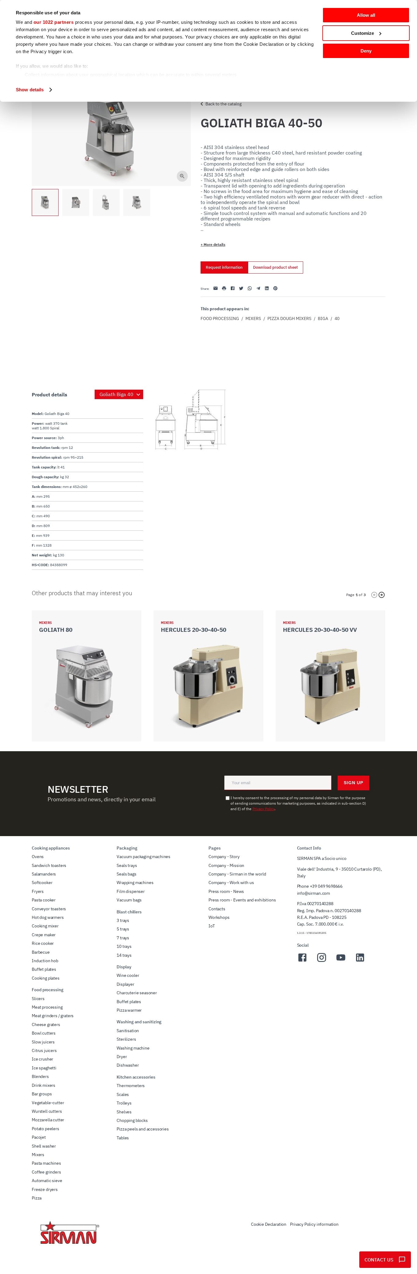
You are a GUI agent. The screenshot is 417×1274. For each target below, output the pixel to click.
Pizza (37, 1198)
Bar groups (42, 1094)
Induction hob (45, 960)
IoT (212, 926)
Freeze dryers (45, 1189)
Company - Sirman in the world (237, 874)
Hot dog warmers (48, 917)
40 (337, 318)
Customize (362, 33)
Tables (123, 1138)
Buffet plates (44, 969)
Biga (323, 318)
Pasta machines (46, 1163)
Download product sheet (275, 267)
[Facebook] (302, 961)
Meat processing (47, 1007)
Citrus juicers (44, 1050)
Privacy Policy (263, 808)
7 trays (123, 938)
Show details (30, 89)
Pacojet (39, 1137)
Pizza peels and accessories (143, 1129)
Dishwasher (128, 1065)
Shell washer (44, 1146)
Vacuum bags (129, 900)
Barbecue (41, 952)
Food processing (220, 318)
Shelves (124, 1112)
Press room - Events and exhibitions (242, 900)
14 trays (124, 955)
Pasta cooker (44, 900)
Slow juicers (43, 1042)
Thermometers (131, 1085)
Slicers (38, 998)
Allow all (366, 15)
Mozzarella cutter (48, 1120)
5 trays (123, 929)
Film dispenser (131, 891)
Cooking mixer (45, 926)
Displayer (125, 984)
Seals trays (127, 865)
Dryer (122, 1056)
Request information (224, 267)
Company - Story (224, 856)
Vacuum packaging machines (143, 856)
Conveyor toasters (49, 909)
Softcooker (42, 882)
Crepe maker (44, 934)
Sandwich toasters (49, 865)
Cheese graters (46, 1024)
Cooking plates (46, 978)
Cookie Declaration (268, 1224)
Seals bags (126, 874)
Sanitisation (128, 1030)
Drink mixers (43, 1085)
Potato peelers (45, 1128)
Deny (366, 50)
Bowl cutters (44, 1033)
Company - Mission (226, 865)
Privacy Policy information (314, 1224)
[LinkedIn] (360, 961)
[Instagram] (321, 961)
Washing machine (133, 1048)
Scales (123, 1094)
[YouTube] (340, 961)
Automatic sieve (47, 1180)
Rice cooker (43, 943)
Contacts (217, 909)
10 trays (124, 946)
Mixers (253, 318)
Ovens (38, 856)
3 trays (123, 920)
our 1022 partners (54, 22)
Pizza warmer (129, 1010)
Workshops (219, 917)
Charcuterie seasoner (137, 993)
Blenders (40, 1076)
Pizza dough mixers (289, 318)
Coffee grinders (46, 1172)
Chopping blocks (132, 1120)
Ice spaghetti (44, 1068)
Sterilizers (126, 1039)
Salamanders (44, 874)
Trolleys (124, 1103)
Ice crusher (42, 1059)
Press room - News (226, 891)
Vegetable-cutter (48, 1102)
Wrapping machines (135, 882)
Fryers (38, 891)
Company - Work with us (231, 882)
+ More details (213, 244)
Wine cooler (128, 975)
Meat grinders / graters (53, 1015)
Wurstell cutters (47, 1111)
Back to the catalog (223, 104)
